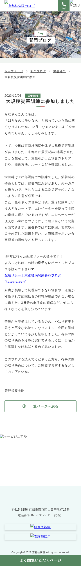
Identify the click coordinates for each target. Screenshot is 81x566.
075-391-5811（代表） (47, 515)
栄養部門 (59, 71)
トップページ (13, 71)
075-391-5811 (45, 465)
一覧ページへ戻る (44, 406)
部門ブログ (38, 71)
